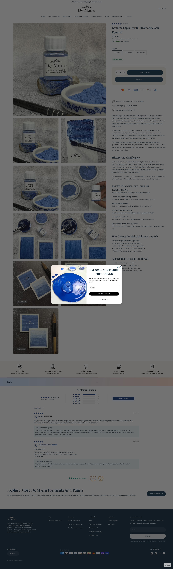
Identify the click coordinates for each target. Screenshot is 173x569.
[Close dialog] (119, 267)
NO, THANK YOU (104, 299)
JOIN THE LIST (104, 294)
